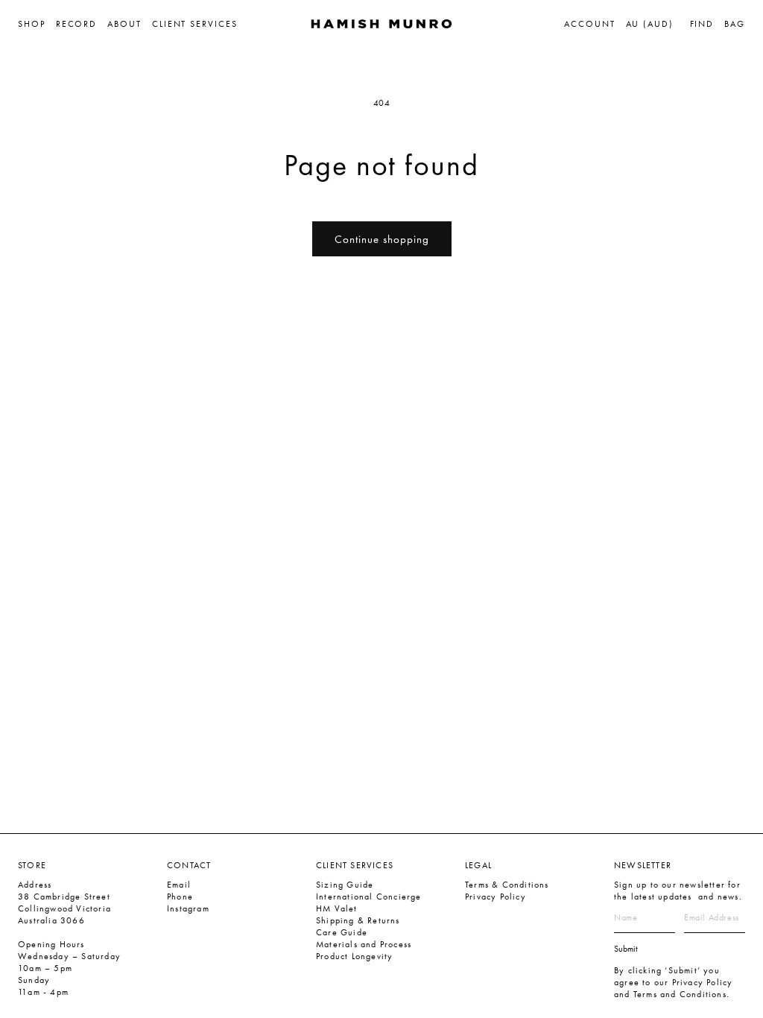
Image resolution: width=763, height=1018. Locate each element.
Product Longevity (354, 956)
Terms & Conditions (507, 885)
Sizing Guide (344, 885)
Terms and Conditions (679, 994)
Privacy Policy (495, 896)
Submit (626, 949)
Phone (180, 896)
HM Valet (337, 908)
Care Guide (341, 932)
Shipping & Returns (358, 920)
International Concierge (369, 896)
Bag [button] (734, 24)
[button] (37, 24)
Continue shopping (382, 239)
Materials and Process (363, 944)
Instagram (188, 908)
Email (179, 885)
